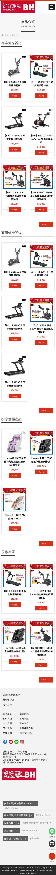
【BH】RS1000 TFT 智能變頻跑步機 (15, 137)
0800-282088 (29, 830)
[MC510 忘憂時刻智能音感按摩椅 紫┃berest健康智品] (14, 442)
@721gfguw (11, 807)
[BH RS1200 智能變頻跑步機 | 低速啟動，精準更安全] (14, 367)
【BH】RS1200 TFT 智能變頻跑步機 (15, 384)
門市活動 (7, 728)
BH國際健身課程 (11, 694)
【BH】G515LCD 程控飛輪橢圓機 (14, 83)
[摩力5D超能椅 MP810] (14, 499)
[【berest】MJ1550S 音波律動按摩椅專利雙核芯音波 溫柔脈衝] (41, 442)
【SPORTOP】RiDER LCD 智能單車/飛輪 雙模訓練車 (41, 196)
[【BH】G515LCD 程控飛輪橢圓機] (14, 66)
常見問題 (24, 718)
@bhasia (34, 838)
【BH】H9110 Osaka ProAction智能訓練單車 (41, 139)
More (15, 95)
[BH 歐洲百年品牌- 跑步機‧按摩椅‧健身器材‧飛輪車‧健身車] (18, 13)
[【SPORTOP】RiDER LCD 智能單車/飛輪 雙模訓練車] (41, 177)
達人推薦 (7, 723)
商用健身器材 (10, 699)
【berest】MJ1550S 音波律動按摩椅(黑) (41, 459)
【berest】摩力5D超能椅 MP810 (15, 516)
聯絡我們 (24, 723)
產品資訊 (24, 713)
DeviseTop (32, 873)
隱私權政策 (8, 751)
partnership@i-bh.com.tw (37, 822)
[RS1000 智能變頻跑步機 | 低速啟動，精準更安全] (14, 120)
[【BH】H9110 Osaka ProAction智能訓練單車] (41, 120)
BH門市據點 (25, 733)
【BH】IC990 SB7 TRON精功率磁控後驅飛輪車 (14, 196)
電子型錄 (7, 704)
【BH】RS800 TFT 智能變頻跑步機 (41, 83)
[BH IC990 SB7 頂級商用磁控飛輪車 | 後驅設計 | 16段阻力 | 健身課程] (14, 177)
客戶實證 (7, 718)
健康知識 (7, 733)
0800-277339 (43, 814)
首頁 (7, 35)
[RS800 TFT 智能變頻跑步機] (41, 66)
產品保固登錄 (26, 728)
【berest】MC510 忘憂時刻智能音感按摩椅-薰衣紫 (14, 461)
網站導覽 (22, 751)
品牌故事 (7, 713)
